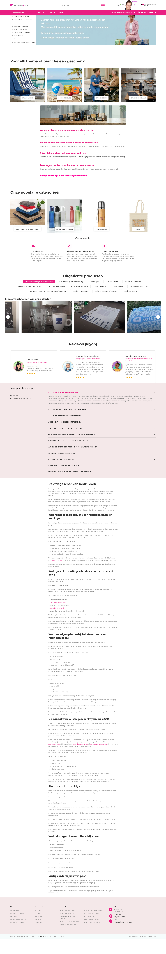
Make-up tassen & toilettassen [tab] (106, 291)
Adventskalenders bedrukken (93, 910)
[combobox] (83, 5)
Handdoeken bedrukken (67, 910)
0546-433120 (17, 396)
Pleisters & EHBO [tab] (112, 282)
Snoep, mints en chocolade (21, 26)
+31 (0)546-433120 (119, 917)
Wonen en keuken (19, 23)
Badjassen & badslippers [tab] (139, 286)
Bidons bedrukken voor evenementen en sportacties (69, 142)
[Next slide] (158, 317)
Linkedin (37, 913)
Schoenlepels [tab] (94, 282)
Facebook (38, 910)
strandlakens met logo (80, 744)
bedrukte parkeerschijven (98, 744)
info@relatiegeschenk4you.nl (22, 398)
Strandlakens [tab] (118, 286)
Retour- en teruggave (17, 922)
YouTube (38, 919)
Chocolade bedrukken (91, 913)
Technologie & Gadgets (20, 29)
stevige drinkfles (56, 560)
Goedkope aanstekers (91, 919)
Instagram (38, 916)
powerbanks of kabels (57, 608)
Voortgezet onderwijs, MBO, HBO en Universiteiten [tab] (47, 291)
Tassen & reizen (18, 36)
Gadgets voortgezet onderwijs (69, 921)
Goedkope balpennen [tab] (81, 291)
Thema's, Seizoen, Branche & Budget (24, 42)
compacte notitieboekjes (58, 602)
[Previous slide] (8, 317)
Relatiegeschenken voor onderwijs (67, 917)
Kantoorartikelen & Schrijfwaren (23, 20)
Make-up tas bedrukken (92, 922)
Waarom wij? (14, 910)
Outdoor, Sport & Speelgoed (22, 32)
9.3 (123, 5)
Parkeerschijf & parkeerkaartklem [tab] (30, 286)
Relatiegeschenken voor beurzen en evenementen (67, 165)
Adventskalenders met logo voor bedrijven (63, 152)
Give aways (17, 39)
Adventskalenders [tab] (100, 286)
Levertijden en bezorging (18, 919)
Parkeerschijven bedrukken (68, 924)
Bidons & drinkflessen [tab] (57, 286)
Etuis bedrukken (89, 916)
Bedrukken (13, 916)
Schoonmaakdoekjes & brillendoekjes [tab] (39, 282)
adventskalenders (54, 744)
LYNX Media (40, 936)
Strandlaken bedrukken (67, 913)
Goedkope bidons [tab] (130, 291)
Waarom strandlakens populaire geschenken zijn (67, 129)
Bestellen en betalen (17, 913)
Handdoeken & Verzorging (21, 16)
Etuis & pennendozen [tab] (133, 282)
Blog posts (38, 922)
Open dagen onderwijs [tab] (79, 286)
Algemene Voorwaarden (148, 936)
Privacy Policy (133, 936)
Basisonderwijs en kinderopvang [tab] (71, 282)
